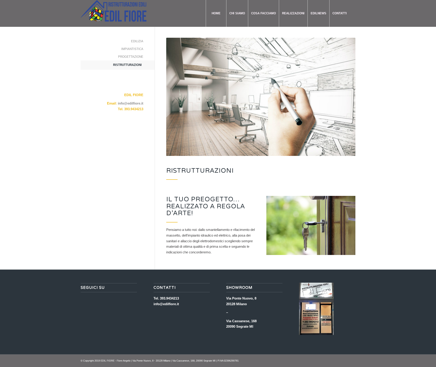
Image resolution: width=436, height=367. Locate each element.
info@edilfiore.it (130, 103)
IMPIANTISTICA (132, 49)
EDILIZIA (137, 41)
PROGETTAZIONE (130, 56)
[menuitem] (216, 13)
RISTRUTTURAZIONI (127, 65)
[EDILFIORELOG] (117, 13)
